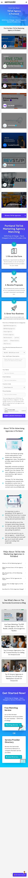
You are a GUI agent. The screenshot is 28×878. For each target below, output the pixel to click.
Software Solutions (14, 340)
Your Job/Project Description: (11, 356)
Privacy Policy (6, 405)
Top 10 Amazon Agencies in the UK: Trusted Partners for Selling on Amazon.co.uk (14, 652)
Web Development (8, 337)
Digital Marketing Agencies (10, 325)
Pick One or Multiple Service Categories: (14, 323)
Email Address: (7, 377)
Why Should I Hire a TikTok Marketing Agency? (12, 573)
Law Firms (16, 337)
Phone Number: (7, 391)
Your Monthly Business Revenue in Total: (12, 348)
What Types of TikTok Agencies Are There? (12, 579)
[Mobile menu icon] (2, 2)
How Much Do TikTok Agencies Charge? (13, 589)
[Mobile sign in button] (26, 2)
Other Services (7, 343)
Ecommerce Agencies (9, 334)
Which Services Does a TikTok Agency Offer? (12, 568)
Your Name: (6, 370)
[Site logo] (10, 2)
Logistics (6, 340)
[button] (14, 563)
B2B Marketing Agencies (9, 328)
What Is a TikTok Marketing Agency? (12, 563)
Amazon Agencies (8, 331)
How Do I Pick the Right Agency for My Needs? (12, 584)
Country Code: (7, 384)
